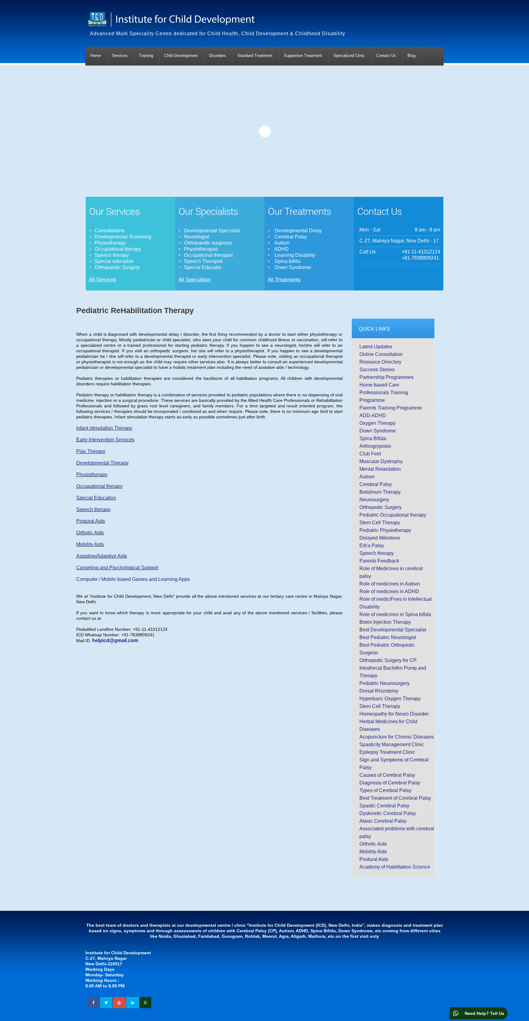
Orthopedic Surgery (380, 507)
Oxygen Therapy (377, 423)
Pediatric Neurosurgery (384, 683)
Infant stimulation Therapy (104, 428)
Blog (411, 55)
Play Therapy (90, 451)
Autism (366, 476)
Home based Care (379, 384)
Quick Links (374, 328)
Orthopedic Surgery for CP (388, 660)
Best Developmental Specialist (392, 629)
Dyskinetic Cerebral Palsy (387, 813)
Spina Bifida (372, 438)
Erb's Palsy (371, 545)
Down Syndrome (377, 430)
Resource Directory (380, 362)
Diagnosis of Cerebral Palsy (389, 782)
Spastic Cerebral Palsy (384, 805)
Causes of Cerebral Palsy (387, 775)
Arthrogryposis (375, 446)
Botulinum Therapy (380, 492)
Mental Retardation (380, 469)
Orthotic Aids (90, 532)
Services (120, 55)
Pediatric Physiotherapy (385, 530)
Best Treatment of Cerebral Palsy (395, 798)
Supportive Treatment (303, 55)
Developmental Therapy (102, 463)
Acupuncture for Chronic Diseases (396, 736)
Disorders (217, 55)
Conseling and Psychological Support (117, 567)
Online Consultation (381, 354)
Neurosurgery (374, 499)
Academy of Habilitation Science (394, 867)
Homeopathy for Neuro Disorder (394, 713)
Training (146, 55)
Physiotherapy (91, 474)
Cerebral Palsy (375, 484)
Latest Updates (375, 346)
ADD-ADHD (372, 415)
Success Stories (377, 369)
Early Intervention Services (105, 439)
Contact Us (386, 55)
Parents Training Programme (390, 407)
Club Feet (370, 453)
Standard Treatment (254, 55)
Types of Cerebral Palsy (385, 790)
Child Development (181, 55)
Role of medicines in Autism (389, 583)
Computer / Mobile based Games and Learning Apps (133, 579)
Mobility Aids (90, 544)
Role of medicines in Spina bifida (395, 614)
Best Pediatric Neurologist (387, 637)
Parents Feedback (379, 560)
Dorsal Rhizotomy (378, 691)
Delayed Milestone (379, 537)
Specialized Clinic (349, 55)
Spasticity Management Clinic (391, 744)
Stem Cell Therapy (379, 522)
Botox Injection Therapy (385, 622)
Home (95, 55)
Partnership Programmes (386, 377)
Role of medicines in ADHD (389, 591)
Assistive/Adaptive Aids (101, 556)
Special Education (96, 497)
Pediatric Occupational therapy (392, 515)
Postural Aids (90, 521)
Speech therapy (93, 509)
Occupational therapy (99, 486)
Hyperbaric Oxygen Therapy (390, 698)
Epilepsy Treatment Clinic (387, 752)
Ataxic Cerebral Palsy (383, 821)
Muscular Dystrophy (381, 461)
